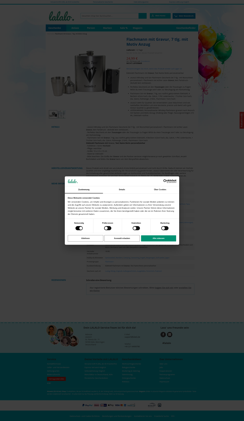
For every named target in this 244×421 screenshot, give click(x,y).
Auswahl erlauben (122, 238)
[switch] (107, 228)
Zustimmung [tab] (84, 190)
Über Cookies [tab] (160, 190)
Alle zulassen (158, 238)
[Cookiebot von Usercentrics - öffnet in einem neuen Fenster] (165, 181)
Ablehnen (85, 238)
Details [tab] (122, 190)
